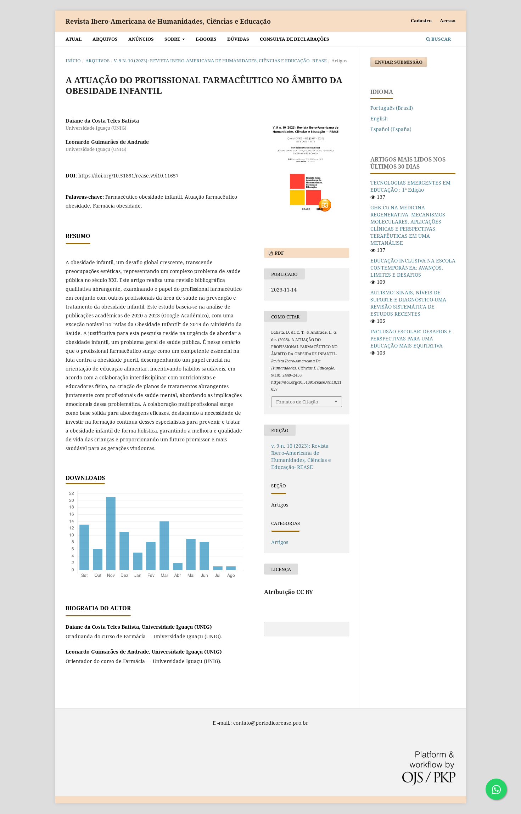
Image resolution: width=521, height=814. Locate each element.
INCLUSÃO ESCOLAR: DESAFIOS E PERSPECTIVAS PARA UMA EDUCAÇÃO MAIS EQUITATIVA (411, 338)
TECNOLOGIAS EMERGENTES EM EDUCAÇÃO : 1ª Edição (410, 186)
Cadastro (421, 20)
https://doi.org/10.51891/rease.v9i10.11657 (128, 175)
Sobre (172, 39)
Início (73, 60)
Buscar (440, 39)
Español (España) (390, 129)
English (379, 118)
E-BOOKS (206, 39)
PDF (279, 253)
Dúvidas (238, 39)
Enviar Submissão (398, 62)
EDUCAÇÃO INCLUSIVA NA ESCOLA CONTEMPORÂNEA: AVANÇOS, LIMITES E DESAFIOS (412, 267)
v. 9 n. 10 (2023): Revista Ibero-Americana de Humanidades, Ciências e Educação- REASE (220, 60)
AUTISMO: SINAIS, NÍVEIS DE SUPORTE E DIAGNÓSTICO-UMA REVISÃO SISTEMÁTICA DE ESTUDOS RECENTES (408, 303)
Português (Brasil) (391, 107)
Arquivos (105, 39)
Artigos (279, 542)
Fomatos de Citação (297, 401)
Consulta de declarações (294, 39)
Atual (74, 39)
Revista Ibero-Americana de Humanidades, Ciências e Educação (168, 21)
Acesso (447, 20)
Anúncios (141, 39)
